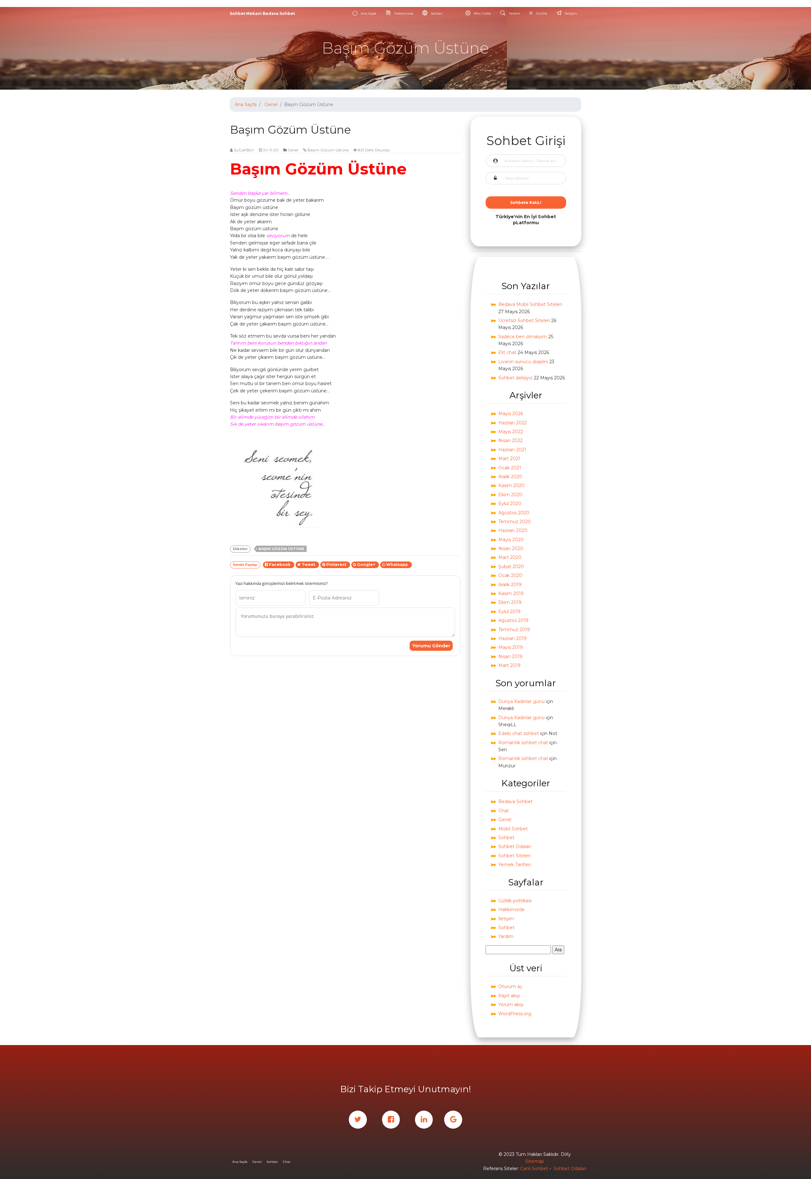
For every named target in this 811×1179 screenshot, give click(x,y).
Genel (271, 104)
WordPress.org (514, 1014)
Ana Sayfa (368, 13)
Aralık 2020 (510, 476)
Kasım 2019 (511, 593)
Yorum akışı (510, 1004)
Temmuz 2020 (514, 521)
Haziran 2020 (512, 530)
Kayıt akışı (509, 995)
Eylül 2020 (509, 503)
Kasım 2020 (511, 485)
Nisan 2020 (510, 548)
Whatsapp (397, 564)
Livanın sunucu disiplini (523, 361)
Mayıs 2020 (511, 539)
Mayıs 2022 (510, 431)
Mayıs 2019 (510, 647)
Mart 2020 (509, 557)
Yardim (506, 936)
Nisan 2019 (510, 656)
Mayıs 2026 (510, 413)
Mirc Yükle (482, 13)
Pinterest (336, 564)
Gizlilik (541, 13)
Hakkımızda (403, 13)
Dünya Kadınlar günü (521, 701)
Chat (503, 811)
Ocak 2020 (510, 575)
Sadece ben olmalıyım (522, 336)
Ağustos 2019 (513, 620)
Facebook (280, 564)
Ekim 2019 (509, 602)
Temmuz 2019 (514, 629)
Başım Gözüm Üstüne (327, 150)
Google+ (366, 564)
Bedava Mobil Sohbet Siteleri (530, 304)
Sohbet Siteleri (514, 856)
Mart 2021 (509, 458)
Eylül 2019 (509, 611)
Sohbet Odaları (514, 846)
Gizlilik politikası (515, 900)
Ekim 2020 (510, 495)
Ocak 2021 (509, 468)
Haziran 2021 (512, 450)
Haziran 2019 (512, 638)
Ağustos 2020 (513, 513)
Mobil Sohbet (513, 829)
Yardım (514, 13)
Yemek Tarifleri (514, 864)
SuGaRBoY (244, 150)
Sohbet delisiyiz (515, 378)
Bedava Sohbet (515, 801)
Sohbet (436, 13)
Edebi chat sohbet (518, 733)
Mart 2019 (509, 665)
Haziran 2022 (512, 423)
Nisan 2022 (510, 440)
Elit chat (507, 352)
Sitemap (534, 1161)
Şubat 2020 (511, 566)
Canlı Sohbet (534, 1168)
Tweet (309, 564)
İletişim (570, 13)
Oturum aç (510, 986)
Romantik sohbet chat (523, 742)
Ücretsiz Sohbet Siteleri (524, 320)
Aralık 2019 (509, 584)
